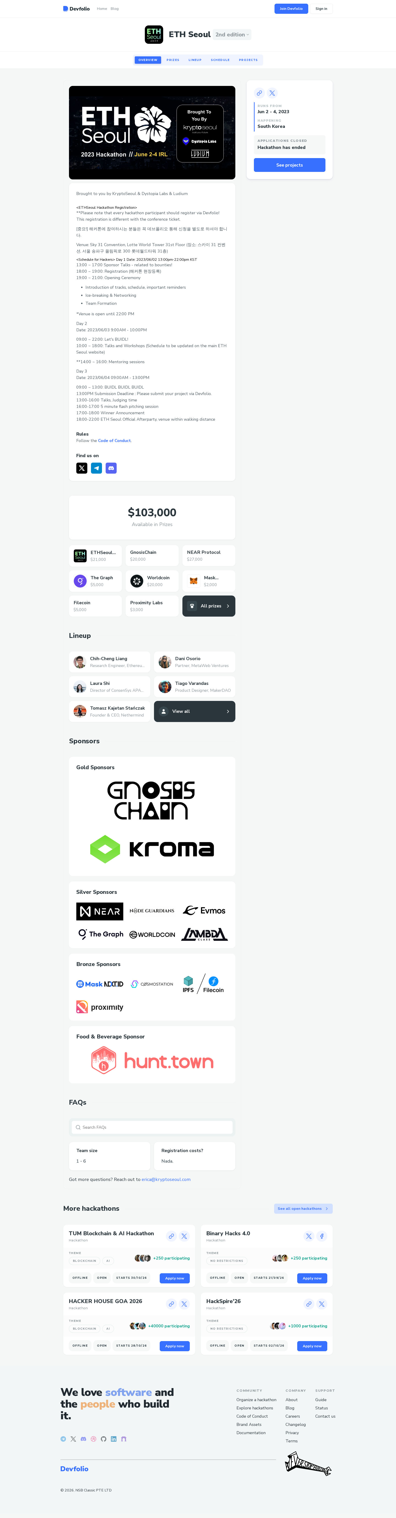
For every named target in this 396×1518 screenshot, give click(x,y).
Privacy (292, 1433)
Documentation (251, 1433)
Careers (293, 1416)
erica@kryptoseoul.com (166, 1179)
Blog (290, 1408)
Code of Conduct (114, 440)
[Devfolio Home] (76, 8)
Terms (292, 1441)
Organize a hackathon (256, 1400)
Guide (321, 1400)
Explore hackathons (254, 1408)
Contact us (325, 1416)
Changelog (296, 1424)
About (292, 1400)
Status (321, 1408)
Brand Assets (248, 1424)
